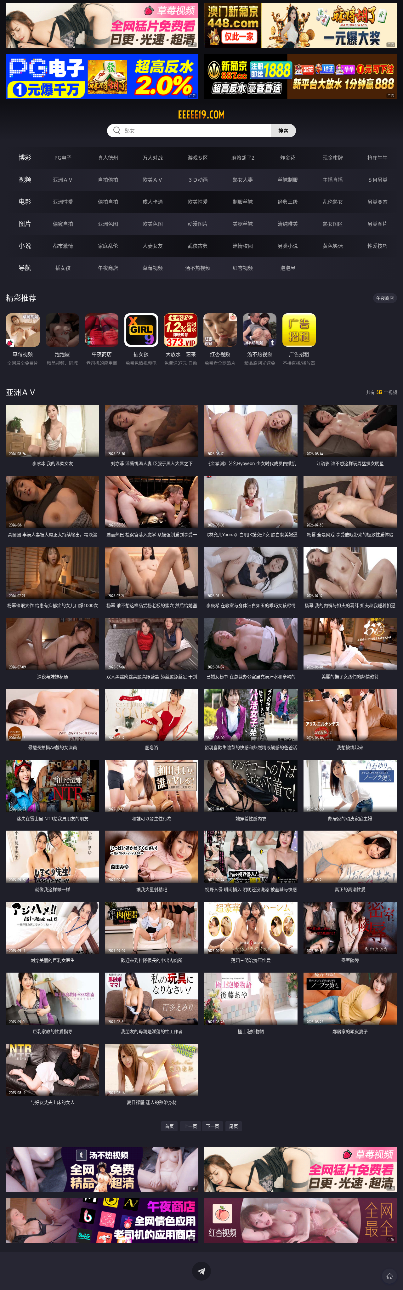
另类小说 (288, 245)
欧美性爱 (198, 201)
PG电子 (62, 157)
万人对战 (153, 157)
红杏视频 (243, 267)
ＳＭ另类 (377, 179)
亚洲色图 (108, 223)
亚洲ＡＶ (63, 179)
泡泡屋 (287, 267)
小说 (25, 246)
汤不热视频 (197, 267)
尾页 (233, 1126)
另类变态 (377, 201)
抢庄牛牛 (377, 157)
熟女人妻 (243, 179)
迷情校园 (243, 245)
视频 (25, 179)
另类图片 (377, 223)
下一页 (212, 1126)
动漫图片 (198, 223)
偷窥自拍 (63, 223)
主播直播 (333, 179)
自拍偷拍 (108, 179)
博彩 (25, 157)
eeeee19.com (201, 114)
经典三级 (288, 201)
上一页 (190, 1126)
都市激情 (63, 245)
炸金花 (287, 157)
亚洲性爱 (63, 201)
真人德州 (108, 157)
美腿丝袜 (243, 223)
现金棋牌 (333, 157)
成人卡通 (153, 201)
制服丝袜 (243, 201)
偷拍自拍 (108, 201)
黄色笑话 (333, 245)
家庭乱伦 (108, 245)
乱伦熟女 (333, 201)
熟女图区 (333, 223)
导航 (25, 268)
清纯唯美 (288, 223)
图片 (25, 223)
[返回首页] (389, 1276)
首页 (169, 1126)
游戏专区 (198, 157)
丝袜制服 (288, 179)
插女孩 (63, 267)
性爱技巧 (377, 245)
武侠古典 (198, 245)
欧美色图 (153, 223)
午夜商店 (108, 267)
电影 (25, 201)
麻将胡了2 (242, 157)
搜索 (283, 130)
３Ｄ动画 (198, 179)
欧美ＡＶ (153, 179)
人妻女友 (153, 245)
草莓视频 (153, 267)
